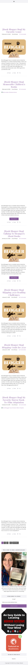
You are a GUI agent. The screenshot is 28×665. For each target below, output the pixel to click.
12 (11, 542)
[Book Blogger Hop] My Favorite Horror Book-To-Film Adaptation (14, 400)
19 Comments (22, 89)
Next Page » (15, 543)
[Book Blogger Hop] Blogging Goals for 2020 (14, 346)
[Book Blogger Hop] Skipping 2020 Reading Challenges (14, 292)
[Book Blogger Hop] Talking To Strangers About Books (14, 233)
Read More (14, 218)
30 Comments (22, 297)
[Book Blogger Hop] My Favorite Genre (14, 30)
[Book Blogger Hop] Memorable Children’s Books (14, 84)
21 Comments (22, 34)
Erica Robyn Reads (14, 13)
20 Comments (22, 238)
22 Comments (22, 349)
